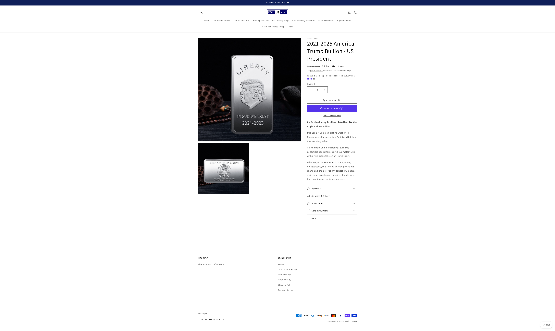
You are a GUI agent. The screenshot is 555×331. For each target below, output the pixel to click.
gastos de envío (316, 70)
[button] (201, 12)
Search (281, 264)
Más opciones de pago (332, 115)
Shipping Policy (285, 285)
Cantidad (311, 84)
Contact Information (287, 269)
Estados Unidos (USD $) (210, 319)
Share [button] (313, 218)
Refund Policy (284, 279)
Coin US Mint (337, 321)
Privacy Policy (284, 274)
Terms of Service (285, 290)
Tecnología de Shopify (349, 321)
